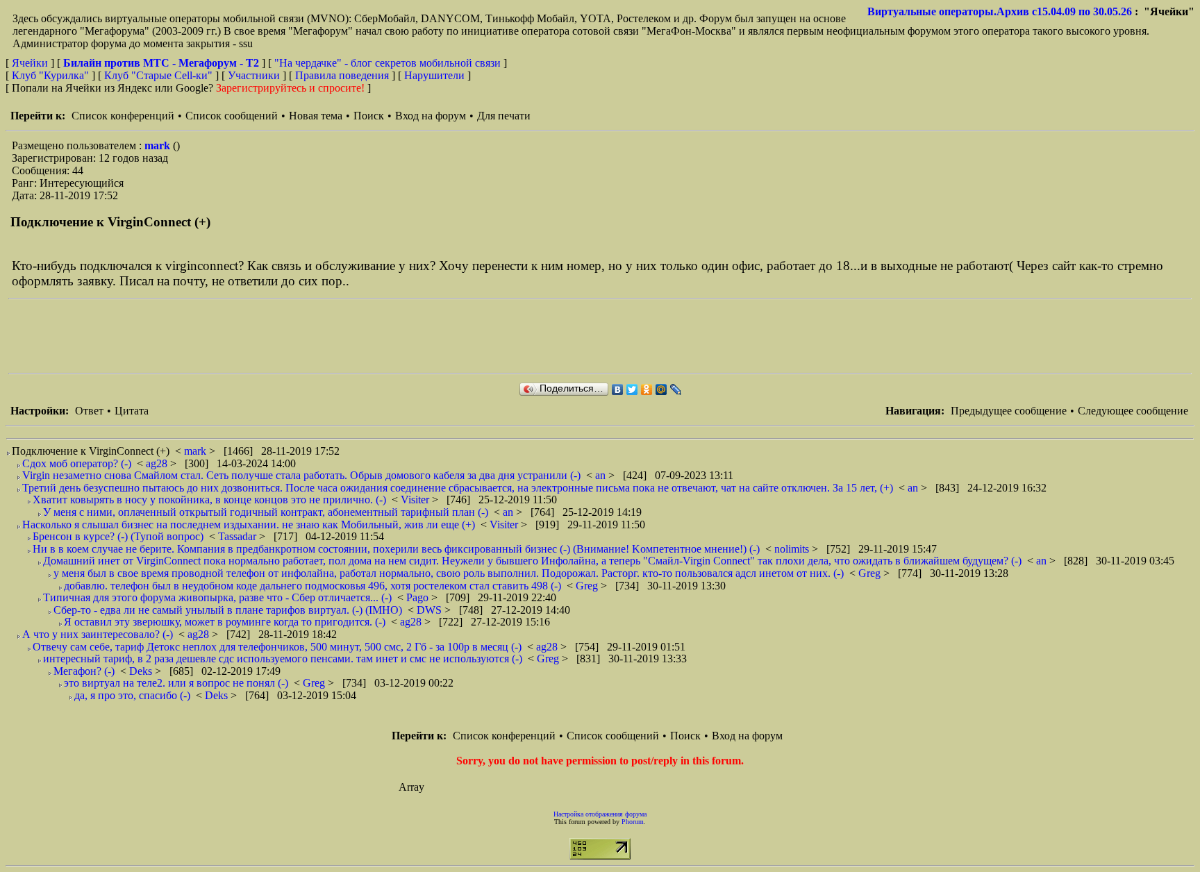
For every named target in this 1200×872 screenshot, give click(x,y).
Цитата (132, 411)
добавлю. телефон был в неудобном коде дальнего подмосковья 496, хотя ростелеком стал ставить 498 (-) (312, 586)
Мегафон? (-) (84, 671)
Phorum (633, 821)
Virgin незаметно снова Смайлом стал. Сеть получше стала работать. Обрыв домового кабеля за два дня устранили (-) (301, 475)
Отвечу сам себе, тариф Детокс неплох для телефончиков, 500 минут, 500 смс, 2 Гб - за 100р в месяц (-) (277, 647)
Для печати (504, 115)
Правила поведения (342, 75)
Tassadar (238, 536)
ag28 (158, 463)
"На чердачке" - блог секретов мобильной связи (387, 63)
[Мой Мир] (661, 389)
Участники (254, 75)
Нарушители (434, 75)
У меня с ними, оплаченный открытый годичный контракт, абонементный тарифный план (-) (265, 512)
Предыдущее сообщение (1009, 411)
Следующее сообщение (1133, 411)
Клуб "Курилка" (50, 75)
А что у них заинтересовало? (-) (97, 634)
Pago (418, 597)
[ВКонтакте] (617, 389)
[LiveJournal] (676, 389)
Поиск (368, 115)
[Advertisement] (261, 336)
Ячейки (31, 63)
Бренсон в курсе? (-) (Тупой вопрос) (118, 536)
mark (158, 145)
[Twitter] (632, 389)
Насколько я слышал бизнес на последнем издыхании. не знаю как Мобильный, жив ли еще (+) (248, 524)
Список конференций (123, 115)
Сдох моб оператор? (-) (76, 463)
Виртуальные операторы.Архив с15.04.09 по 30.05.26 (999, 11)
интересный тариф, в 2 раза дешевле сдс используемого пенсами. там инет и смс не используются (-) (282, 658)
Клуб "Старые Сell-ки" (158, 75)
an (601, 475)
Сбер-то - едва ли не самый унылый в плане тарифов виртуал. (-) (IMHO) (227, 610)
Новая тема (315, 115)
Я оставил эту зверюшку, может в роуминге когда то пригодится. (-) (224, 622)
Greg (870, 573)
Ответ (89, 411)
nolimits (793, 549)
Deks (142, 671)
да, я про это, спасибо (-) (132, 695)
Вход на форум (430, 115)
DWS (430, 610)
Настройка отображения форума (600, 814)
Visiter (416, 499)
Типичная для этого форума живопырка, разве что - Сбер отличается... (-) (217, 597)
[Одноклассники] (647, 389)
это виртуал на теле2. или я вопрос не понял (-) (176, 683)
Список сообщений (231, 115)
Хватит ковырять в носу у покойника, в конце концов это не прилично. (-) (209, 499)
